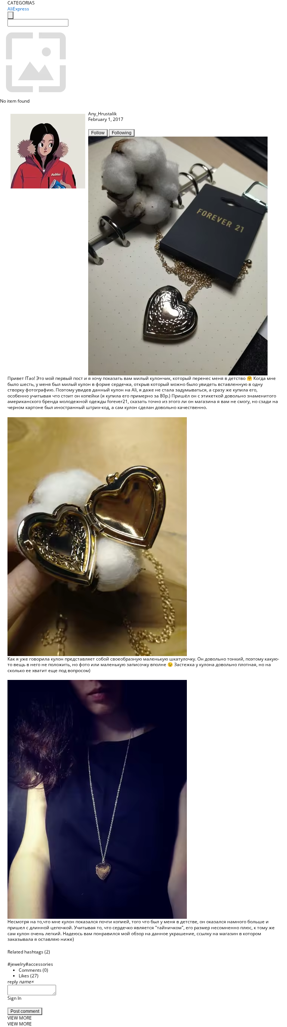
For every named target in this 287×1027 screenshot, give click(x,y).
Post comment (24, 1011)
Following (122, 132)
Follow (98, 132)
